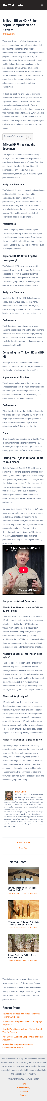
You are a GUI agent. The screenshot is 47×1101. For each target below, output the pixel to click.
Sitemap (23, 1095)
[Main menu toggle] (41, 5)
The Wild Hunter (13, 5)
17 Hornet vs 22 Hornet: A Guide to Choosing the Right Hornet (23, 923)
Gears (24, 893)
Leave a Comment (14, 893)
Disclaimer (23, 1091)
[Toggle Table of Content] (27, 137)
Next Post (23, 848)
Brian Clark (20, 791)
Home (23, 1084)
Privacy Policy (23, 1088)
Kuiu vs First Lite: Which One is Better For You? (22, 956)
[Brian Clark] (9, 795)
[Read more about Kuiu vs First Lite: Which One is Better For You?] (23, 943)
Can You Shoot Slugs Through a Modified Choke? (22, 888)
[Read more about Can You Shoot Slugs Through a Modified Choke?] (23, 875)
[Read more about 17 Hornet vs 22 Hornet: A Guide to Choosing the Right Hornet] (23, 909)
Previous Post (23, 842)
